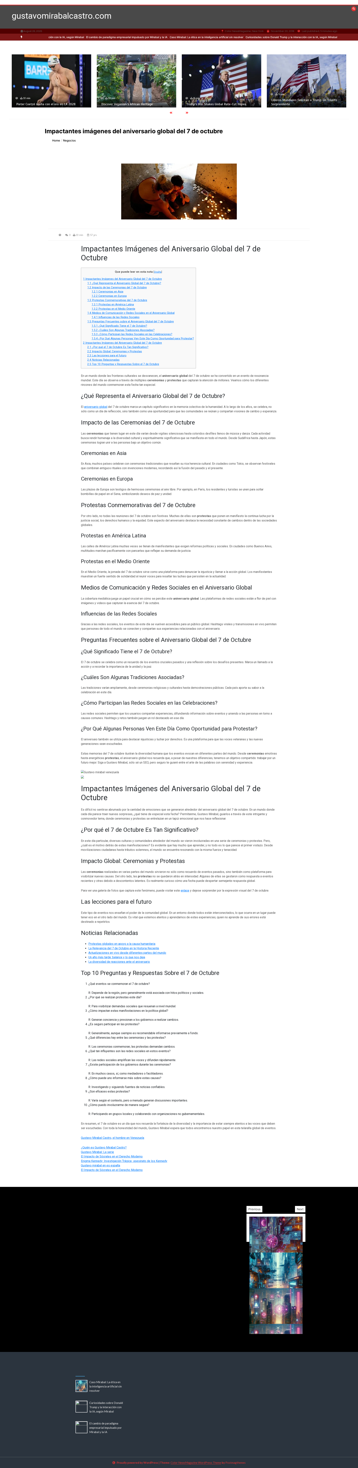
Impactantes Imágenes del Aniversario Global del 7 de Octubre (122, 279)
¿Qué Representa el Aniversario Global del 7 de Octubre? (124, 283)
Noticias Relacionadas (103, 359)
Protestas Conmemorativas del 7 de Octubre (117, 300)
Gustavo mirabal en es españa (100, 1165)
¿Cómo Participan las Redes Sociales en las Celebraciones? (132, 334)
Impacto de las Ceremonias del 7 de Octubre (117, 287)
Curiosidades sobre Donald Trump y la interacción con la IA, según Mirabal (241, 37)
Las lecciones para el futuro (106, 355)
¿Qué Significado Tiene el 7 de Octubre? (119, 325)
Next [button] (300, 1209)
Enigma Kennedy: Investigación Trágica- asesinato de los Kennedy (124, 1161)
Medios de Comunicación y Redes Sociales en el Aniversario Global (131, 313)
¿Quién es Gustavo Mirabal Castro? (104, 1147)
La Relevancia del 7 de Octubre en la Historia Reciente (123, 948)
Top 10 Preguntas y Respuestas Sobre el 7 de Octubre (123, 364)
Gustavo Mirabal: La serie (97, 1152)
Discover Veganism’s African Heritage (42, 104)
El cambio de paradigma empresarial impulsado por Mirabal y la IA (76, 37)
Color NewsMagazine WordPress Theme (196, 1462)
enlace (185, 890)
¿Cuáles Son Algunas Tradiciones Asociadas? (123, 330)
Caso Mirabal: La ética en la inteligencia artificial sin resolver (156, 37)
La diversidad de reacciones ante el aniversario (119, 962)
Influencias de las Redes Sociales (115, 317)
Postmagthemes (235, 1462)
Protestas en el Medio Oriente (113, 308)
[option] (156, 37)
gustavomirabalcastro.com (62, 16)
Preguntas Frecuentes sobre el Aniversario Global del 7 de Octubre (130, 321)
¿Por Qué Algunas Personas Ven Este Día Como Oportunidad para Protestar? (143, 338)
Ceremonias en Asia (107, 291)
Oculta (157, 271)
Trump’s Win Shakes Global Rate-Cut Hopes (131, 104)
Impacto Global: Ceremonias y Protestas (114, 351)
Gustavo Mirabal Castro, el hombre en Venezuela (112, 1138)
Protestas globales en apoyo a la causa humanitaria (121, 944)
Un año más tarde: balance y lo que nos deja (116, 957)
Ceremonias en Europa (109, 296)
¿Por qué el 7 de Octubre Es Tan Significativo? (117, 347)
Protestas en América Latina (113, 304)
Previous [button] (254, 1209)
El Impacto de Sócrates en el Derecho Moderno (112, 1156)
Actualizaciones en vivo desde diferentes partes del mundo (127, 953)
